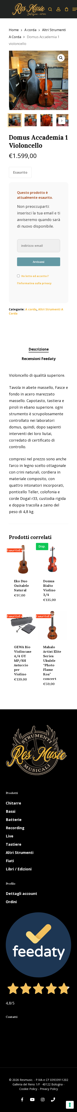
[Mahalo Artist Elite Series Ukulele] (52, 625)
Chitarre (13, 803)
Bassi (10, 811)
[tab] (38, 349)
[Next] (61, 120)
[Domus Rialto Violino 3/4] (52, 559)
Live (9, 836)
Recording (15, 827)
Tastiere (13, 844)
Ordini (11, 901)
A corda (30, 29)
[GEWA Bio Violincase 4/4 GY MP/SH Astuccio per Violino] (23, 625)
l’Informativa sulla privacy (34, 283)
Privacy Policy (49, 1089)
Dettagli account (21, 893)
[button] (61, 58)
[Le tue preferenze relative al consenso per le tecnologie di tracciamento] (70, 1105)
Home (14, 29)
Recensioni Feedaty (39, 358)
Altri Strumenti (19, 852)
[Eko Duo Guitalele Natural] (23, 559)
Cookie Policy (28, 1089)
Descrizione (39, 349)
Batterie (14, 819)
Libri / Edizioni (19, 868)
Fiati (10, 860)
